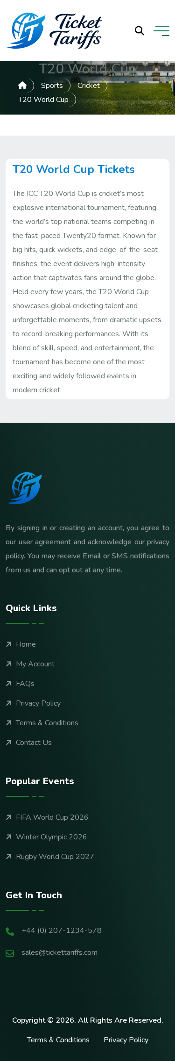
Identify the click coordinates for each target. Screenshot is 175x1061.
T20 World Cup (43, 99)
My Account (35, 664)
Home (26, 644)
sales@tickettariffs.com (59, 952)
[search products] (139, 31)
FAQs (25, 683)
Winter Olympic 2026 (51, 837)
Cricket (88, 85)
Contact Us (34, 742)
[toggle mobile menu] (161, 31)
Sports (52, 85)
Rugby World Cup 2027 (55, 857)
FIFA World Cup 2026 (52, 817)
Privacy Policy (38, 703)
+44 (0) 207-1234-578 (61, 930)
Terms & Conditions (47, 723)
